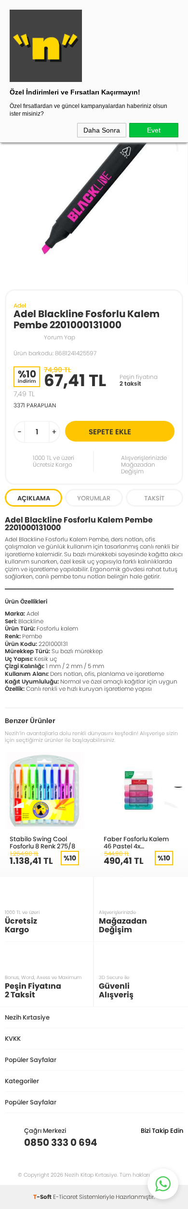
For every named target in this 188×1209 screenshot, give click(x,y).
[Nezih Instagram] (145, 1142)
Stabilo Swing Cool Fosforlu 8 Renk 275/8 (42, 842)
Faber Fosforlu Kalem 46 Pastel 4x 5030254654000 (136, 842)
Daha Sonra (101, 130)
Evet (154, 130)
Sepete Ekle (110, 432)
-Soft (43, 1197)
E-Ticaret (65, 1197)
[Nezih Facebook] (175, 1142)
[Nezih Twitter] (160, 1142)
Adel (19, 305)
